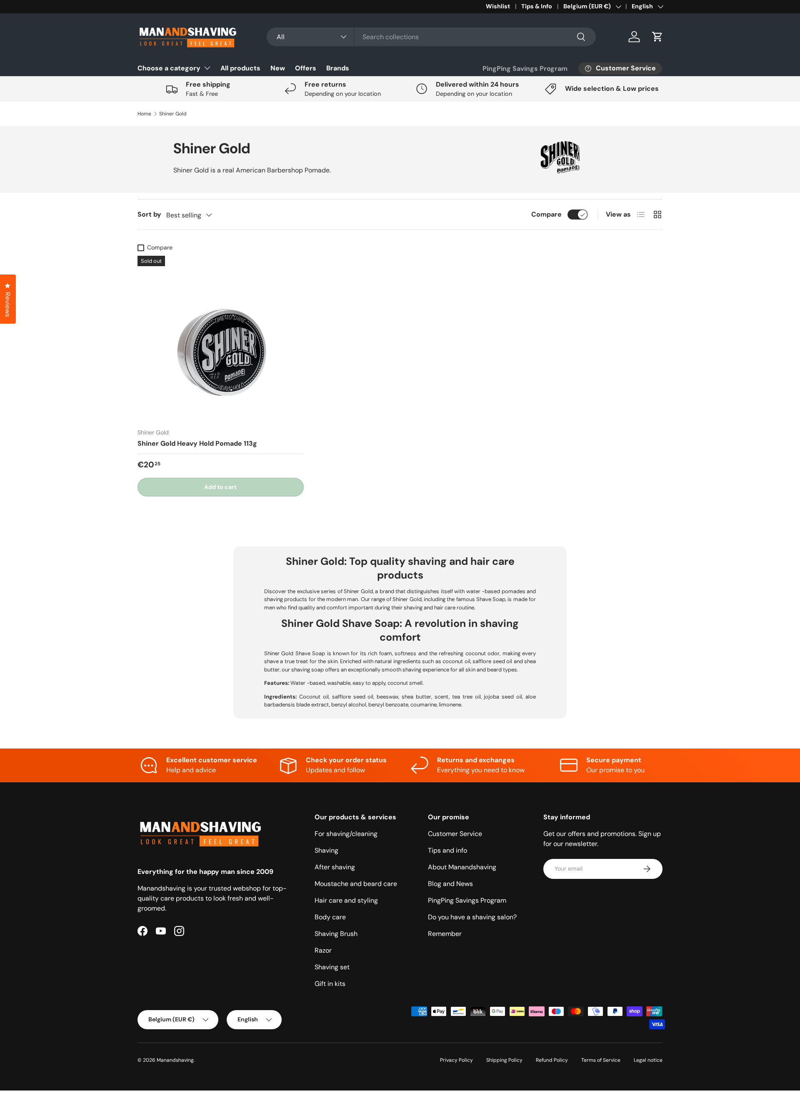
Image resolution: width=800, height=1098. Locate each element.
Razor (323, 950)
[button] (657, 36)
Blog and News (450, 883)
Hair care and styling (346, 900)
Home (144, 113)
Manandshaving (175, 1060)
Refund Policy (552, 1060)
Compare (546, 214)
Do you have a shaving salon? (472, 917)
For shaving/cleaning (346, 833)
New (277, 68)
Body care (330, 917)
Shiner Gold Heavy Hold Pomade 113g (197, 443)
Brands (337, 68)
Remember (445, 933)
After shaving (335, 867)
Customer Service (455, 833)
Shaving (326, 850)
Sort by (149, 214)
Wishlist (498, 6)
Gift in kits (330, 983)
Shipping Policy (504, 1060)
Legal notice (648, 1060)
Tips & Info (536, 6)
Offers (305, 68)
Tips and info (447, 850)
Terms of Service (600, 1060)
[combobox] (431, 36)
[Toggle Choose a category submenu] (207, 68)
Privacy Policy (456, 1060)
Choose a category (169, 68)
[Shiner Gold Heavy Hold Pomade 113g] (221, 339)
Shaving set (332, 967)
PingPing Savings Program (525, 68)
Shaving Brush (336, 933)
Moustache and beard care (356, 883)
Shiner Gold (173, 113)
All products (240, 68)
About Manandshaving (462, 867)
